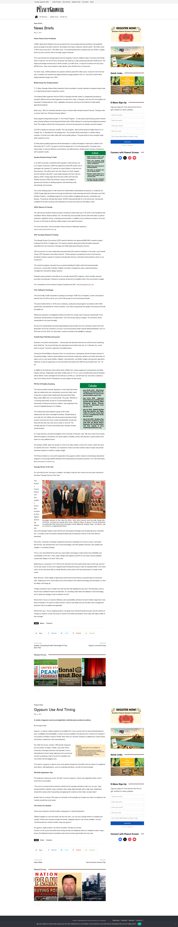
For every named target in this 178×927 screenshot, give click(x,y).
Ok (139, 924)
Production (49, 623)
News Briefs (38, 23)
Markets (42, 623)
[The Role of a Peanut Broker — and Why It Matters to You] (94, 672)
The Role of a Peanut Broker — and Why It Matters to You (93, 683)
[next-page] (38, 689)
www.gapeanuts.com (87, 284)
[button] (139, 17)
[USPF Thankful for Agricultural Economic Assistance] (46, 672)
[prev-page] (35, 689)
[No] (175, 924)
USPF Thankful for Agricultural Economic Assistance (46, 683)
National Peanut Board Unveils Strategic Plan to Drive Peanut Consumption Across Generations (70, 681)
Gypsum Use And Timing (97, 645)
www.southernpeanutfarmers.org (45, 229)
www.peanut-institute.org (46, 461)
